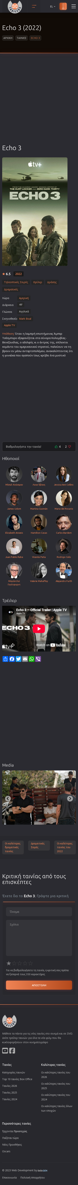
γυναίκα (10, 355)
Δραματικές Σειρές (38, 845)
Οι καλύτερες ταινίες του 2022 (65, 847)
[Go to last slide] (8, 799)
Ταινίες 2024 (9, 1099)
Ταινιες (21, 38)
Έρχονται (14, 1131)
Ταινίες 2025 (9, 1092)
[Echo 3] (34, 211)
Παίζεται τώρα (10, 1138)
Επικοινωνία (9, 1177)
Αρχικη (7, 38)
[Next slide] (70, 799)
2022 (18, 274)
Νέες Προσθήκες (12, 1144)
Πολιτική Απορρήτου (32, 1177)
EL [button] (51, 6)
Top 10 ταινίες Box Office (17, 1079)
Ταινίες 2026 (9, 1086)
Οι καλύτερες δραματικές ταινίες (12, 847)
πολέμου (39, 351)
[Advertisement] (39, 103)
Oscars (6, 1151)
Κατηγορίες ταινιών (13, 1072)
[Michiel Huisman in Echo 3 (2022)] (39, 797)
